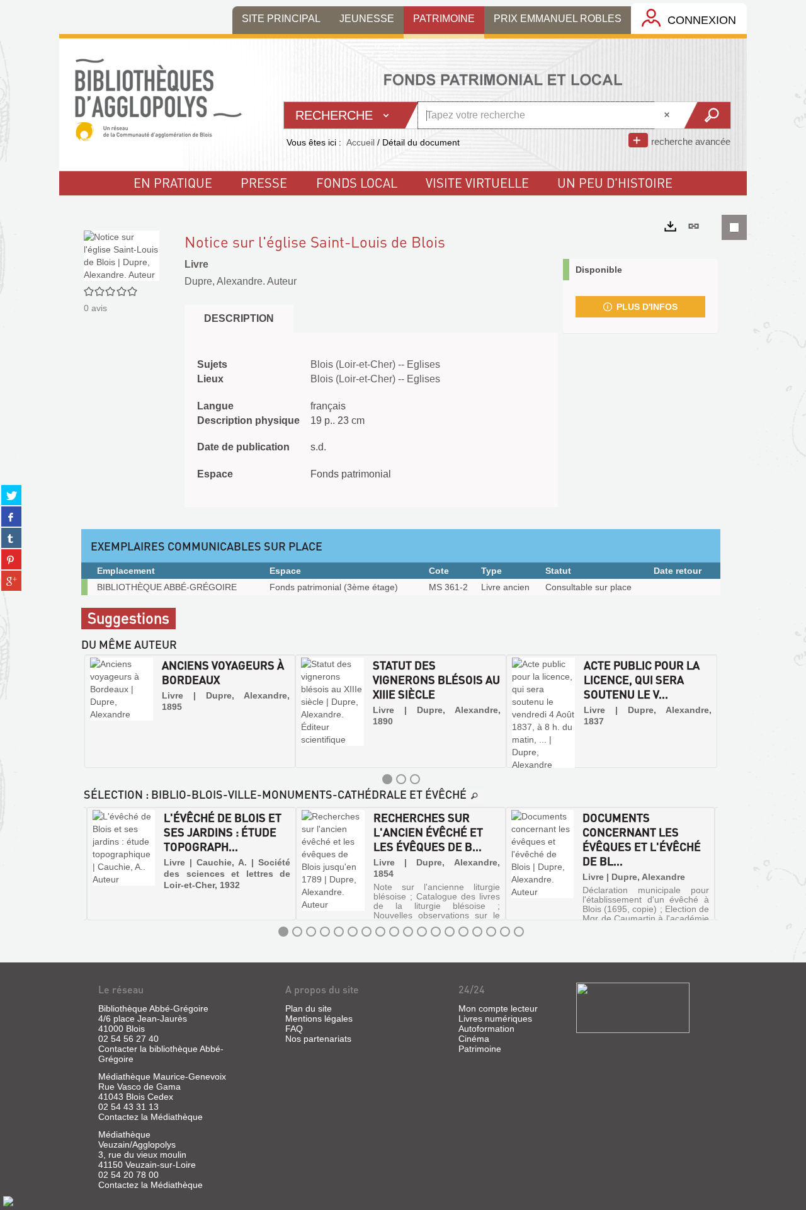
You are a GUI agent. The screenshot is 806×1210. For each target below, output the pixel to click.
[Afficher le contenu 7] (366, 932)
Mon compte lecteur (498, 1008)
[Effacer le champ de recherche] (668, 115)
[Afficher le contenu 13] (450, 932)
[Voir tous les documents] (475, 796)
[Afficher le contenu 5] (339, 932)
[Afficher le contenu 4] (325, 932)
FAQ (294, 1029)
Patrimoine (479, 1049)
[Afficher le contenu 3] (415, 779)
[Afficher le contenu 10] (408, 932)
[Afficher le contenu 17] (505, 932)
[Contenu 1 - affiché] (387, 779)
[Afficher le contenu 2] (401, 779)
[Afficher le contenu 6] (353, 932)
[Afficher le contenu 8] (380, 932)
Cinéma (473, 1039)
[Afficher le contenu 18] (519, 932)
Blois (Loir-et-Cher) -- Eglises (375, 364)
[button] (95, 711)
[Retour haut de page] (8, 1200)
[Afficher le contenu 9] (394, 932)
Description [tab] (239, 318)
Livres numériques (495, 1018)
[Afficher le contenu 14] (463, 932)
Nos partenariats (318, 1039)
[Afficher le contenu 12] (436, 932)
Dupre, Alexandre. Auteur (240, 281)
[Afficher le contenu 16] (491, 932)
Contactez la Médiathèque (150, 1117)
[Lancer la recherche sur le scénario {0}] (706, 115)
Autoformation (486, 1029)
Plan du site (308, 1008)
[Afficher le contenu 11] (422, 932)
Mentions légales (319, 1018)
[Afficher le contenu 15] (477, 932)
